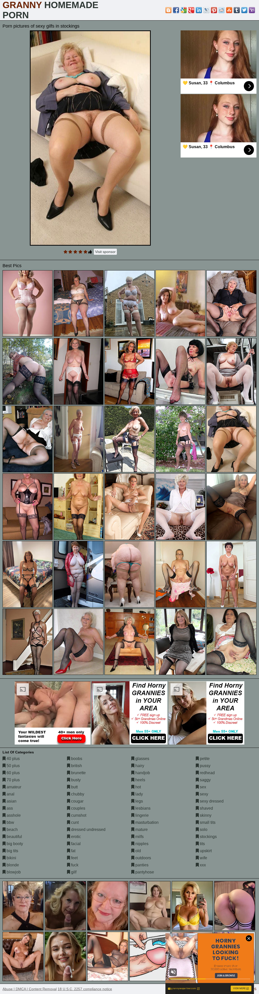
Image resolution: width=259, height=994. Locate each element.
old (137, 851)
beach (12, 829)
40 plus (13, 758)
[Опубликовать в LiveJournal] (206, 10)
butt (74, 787)
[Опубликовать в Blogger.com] (168, 10)
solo (203, 829)
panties (141, 865)
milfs (139, 836)
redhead (207, 773)
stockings (208, 836)
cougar (76, 801)
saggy (205, 780)
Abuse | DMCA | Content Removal (30, 989)
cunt (74, 822)
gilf (73, 872)
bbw (10, 822)
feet (74, 858)
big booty (14, 844)
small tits (207, 822)
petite (204, 758)
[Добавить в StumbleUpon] (229, 10)
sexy (203, 794)
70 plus (13, 780)
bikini (11, 858)
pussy (204, 766)
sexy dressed (211, 801)
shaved (206, 808)
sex (202, 787)
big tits (12, 851)
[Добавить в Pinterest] (214, 10)
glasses (141, 758)
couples (77, 808)
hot (137, 787)
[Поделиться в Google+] (191, 10)
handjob (142, 773)
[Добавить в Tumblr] (237, 10)
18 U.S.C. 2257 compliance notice (85, 989)
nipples (141, 844)
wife (203, 858)
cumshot (78, 815)
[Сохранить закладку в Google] (184, 10)
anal (10, 794)
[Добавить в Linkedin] (199, 10)
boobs (76, 758)
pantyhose (144, 872)
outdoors (142, 858)
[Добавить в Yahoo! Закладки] (252, 10)
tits (202, 844)
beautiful (14, 836)
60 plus (13, 773)
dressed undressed (87, 829)
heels (139, 780)
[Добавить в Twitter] (244, 10)
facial (75, 844)
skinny (205, 815)
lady (138, 794)
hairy (139, 766)
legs (138, 801)
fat (72, 851)
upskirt (205, 851)
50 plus (13, 766)
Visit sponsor (105, 252)
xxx (202, 865)
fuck (74, 865)
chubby (77, 794)
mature (141, 829)
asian (11, 801)
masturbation (146, 822)
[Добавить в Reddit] (222, 10)
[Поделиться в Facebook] (176, 10)
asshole (13, 815)
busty (75, 780)
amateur (13, 787)
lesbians (142, 808)
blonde (12, 865)
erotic (75, 836)
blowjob (13, 872)
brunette (78, 773)
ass (9, 808)
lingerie (141, 815)
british (76, 766)
